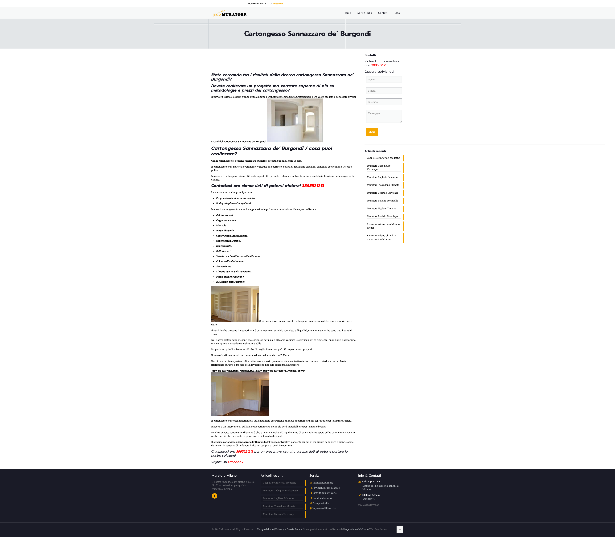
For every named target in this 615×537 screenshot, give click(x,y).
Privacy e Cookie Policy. (289, 529)
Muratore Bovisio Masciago (382, 216)
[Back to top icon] (400, 529)
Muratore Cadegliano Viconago (378, 167)
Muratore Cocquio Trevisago (382, 192)
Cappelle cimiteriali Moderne (383, 157)
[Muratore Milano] (230, 13)
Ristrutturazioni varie (324, 492)
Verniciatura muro (322, 482)
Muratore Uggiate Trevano (381, 208)
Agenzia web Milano (357, 529)
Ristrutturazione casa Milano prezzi (383, 225)
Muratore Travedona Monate (383, 184)
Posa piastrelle (320, 503)
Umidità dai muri (322, 498)
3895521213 (278, 3)
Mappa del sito (265, 529)
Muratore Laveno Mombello (382, 200)
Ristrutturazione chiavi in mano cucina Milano (381, 237)
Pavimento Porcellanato (326, 487)
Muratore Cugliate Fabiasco (382, 177)
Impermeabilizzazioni (324, 508)
